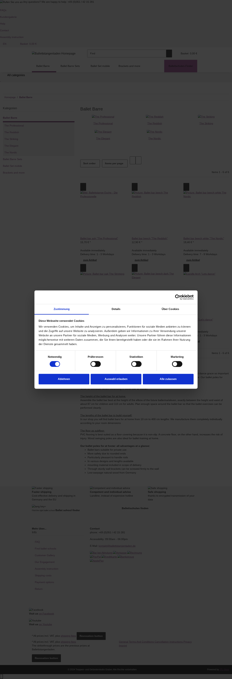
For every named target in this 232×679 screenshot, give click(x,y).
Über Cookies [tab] (170, 309)
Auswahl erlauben (116, 379)
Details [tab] (116, 309)
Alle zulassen (168, 379)
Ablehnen (64, 379)
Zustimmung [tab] (62, 309)
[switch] (95, 364)
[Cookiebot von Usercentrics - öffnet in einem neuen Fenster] (178, 297)
